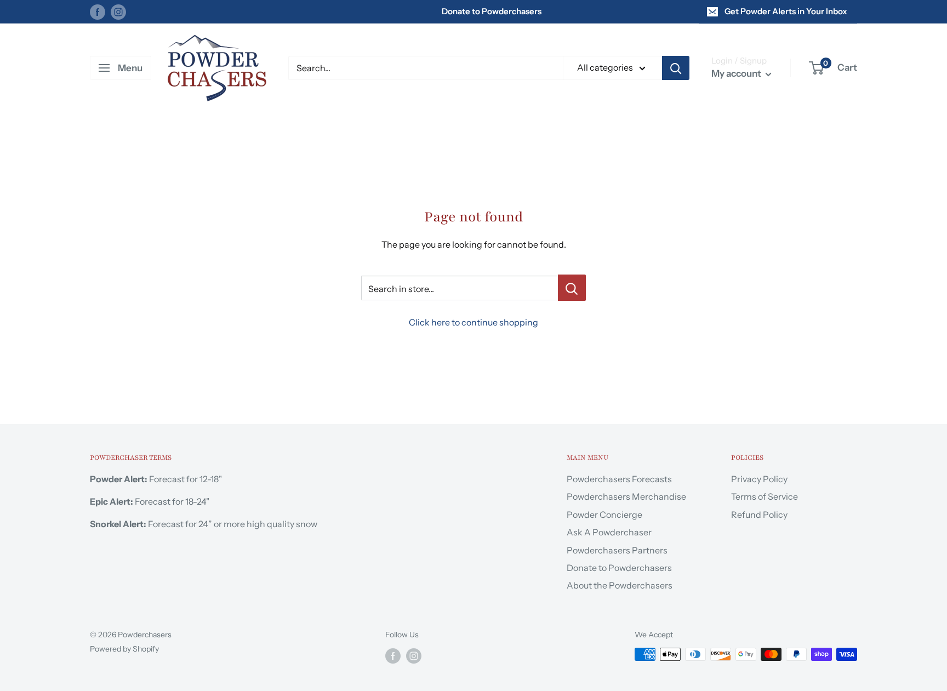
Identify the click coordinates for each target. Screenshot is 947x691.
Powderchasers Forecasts (619, 478)
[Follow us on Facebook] (97, 11)
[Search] (675, 68)
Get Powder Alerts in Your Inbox (785, 11)
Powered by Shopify (124, 649)
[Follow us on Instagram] (118, 11)
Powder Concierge (604, 514)
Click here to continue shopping (473, 322)
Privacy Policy (759, 478)
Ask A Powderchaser (609, 532)
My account (737, 73)
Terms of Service (764, 496)
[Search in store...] (572, 288)
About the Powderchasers (619, 585)
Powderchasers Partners (617, 550)
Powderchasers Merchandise (626, 496)
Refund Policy (759, 514)
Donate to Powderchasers (491, 11)
